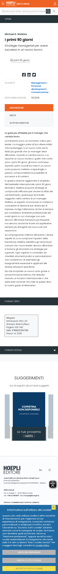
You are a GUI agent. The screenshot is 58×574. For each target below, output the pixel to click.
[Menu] (3, 3)
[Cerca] (48, 11)
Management (38, 82)
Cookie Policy (42, 545)
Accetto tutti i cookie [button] (29, 568)
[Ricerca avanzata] (54, 11)
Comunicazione (39, 92)
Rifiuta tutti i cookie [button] (29, 560)
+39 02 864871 (13, 495)
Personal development (38, 88)
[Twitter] (34, 75)
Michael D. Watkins (16, 34)
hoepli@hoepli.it (31, 495)
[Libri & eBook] (24, 3)
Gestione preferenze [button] (29, 552)
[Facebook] (24, 75)
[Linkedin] (29, 75)
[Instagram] (49, 470)
